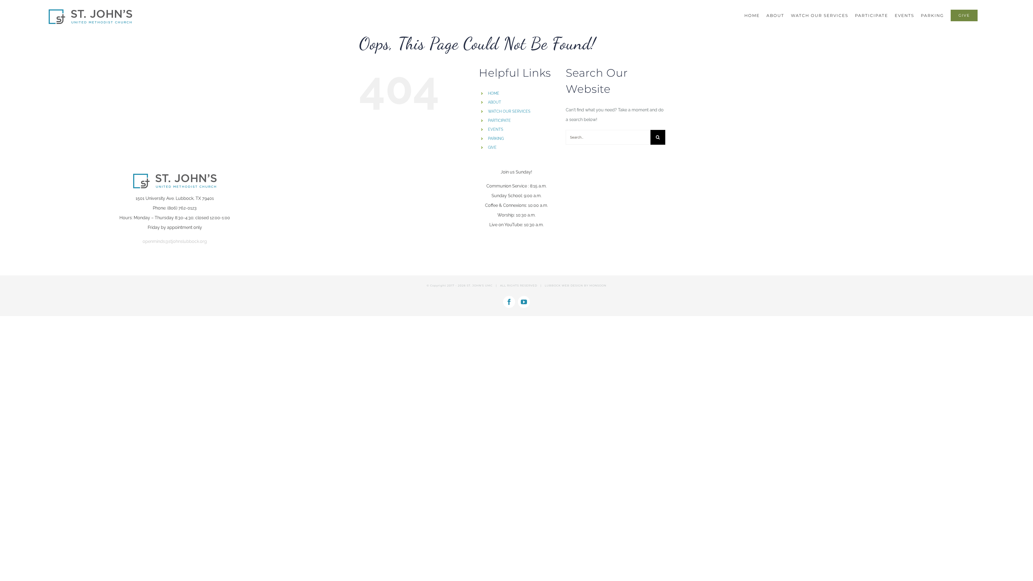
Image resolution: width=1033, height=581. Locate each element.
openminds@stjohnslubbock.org (175, 241)
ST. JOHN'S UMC (480, 285)
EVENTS (495, 129)
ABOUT (494, 102)
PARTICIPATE (499, 120)
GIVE (492, 147)
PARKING (496, 138)
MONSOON (597, 285)
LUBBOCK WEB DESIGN (564, 285)
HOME (493, 93)
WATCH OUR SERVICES (509, 111)
